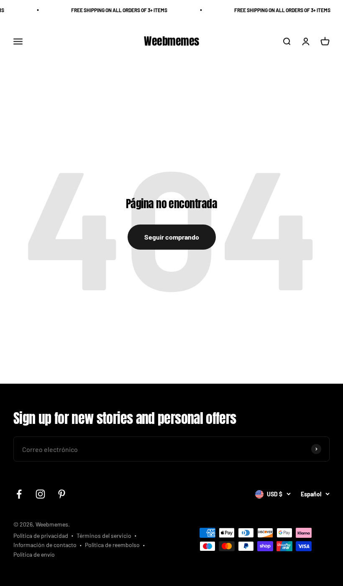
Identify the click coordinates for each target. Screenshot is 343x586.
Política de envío (34, 554)
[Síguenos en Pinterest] (61, 494)
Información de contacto (45, 544)
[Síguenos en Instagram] (40, 494)
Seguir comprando (171, 237)
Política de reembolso (112, 544)
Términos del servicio (104, 535)
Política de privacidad (40, 535)
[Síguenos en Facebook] (19, 494)
